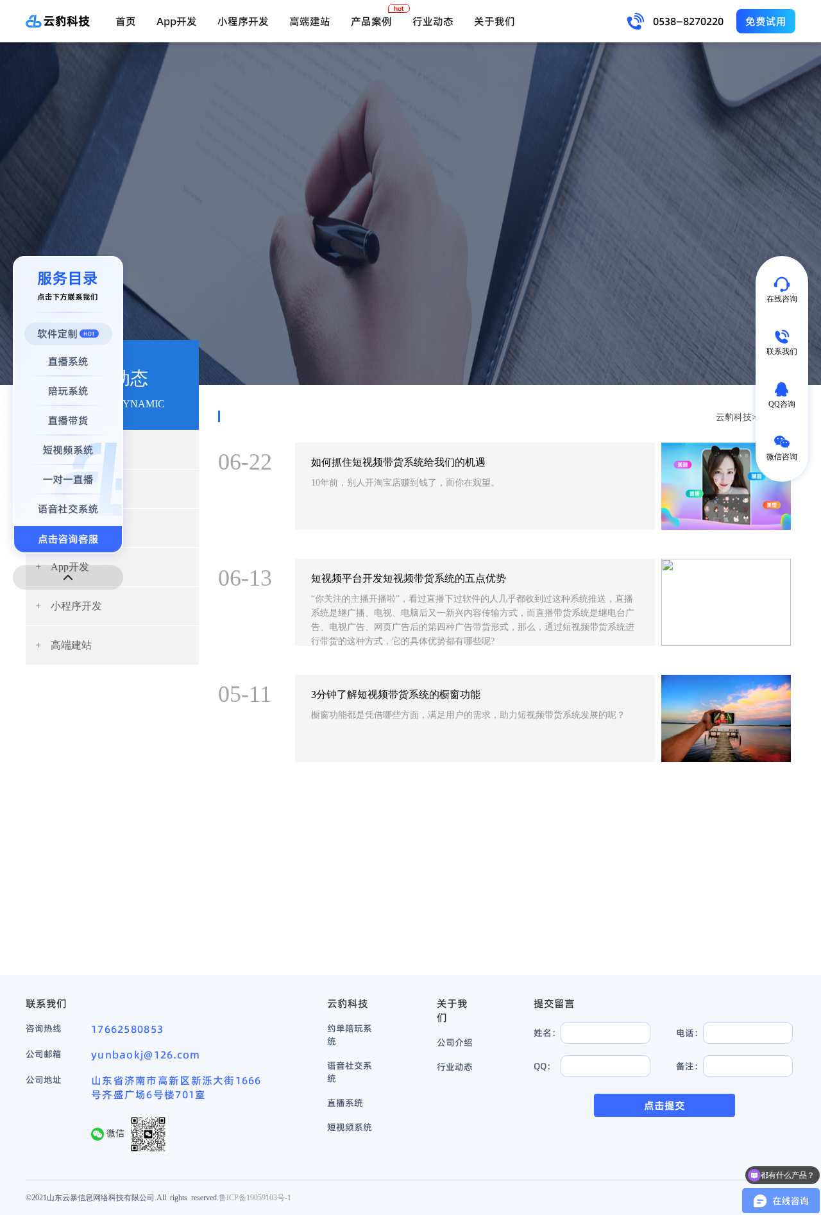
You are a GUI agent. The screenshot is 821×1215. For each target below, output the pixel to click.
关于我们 (494, 21)
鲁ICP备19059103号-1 (255, 1197)
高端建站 (309, 21)
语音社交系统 (349, 1072)
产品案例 (371, 21)
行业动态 (432, 21)
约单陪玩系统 (349, 1035)
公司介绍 (455, 1042)
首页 (125, 21)
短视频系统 (349, 1127)
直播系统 (345, 1102)
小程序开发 (243, 21)
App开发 (177, 21)
